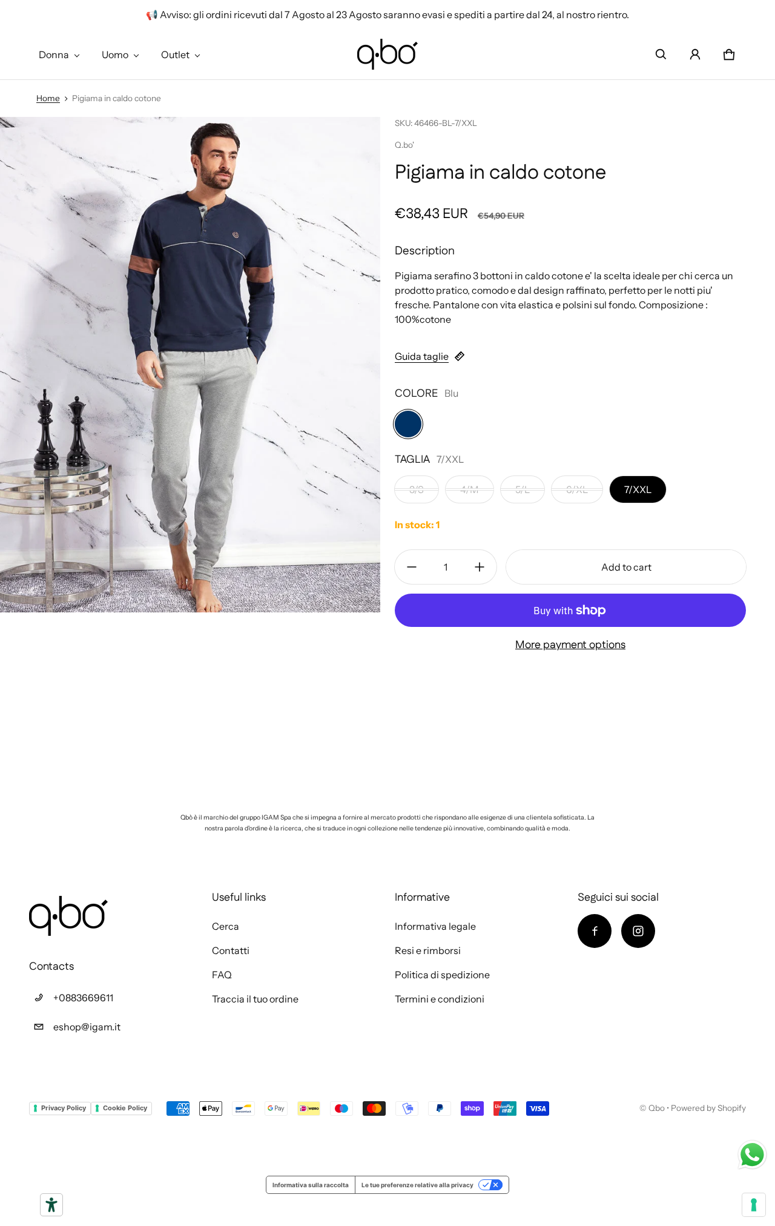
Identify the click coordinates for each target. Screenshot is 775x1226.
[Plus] (479, 567)
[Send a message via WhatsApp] (752, 1154)
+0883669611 (83, 998)
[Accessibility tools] (51, 1204)
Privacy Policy (63, 1108)
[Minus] (412, 567)
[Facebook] (595, 931)
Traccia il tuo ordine (255, 999)
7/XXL (637, 489)
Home (48, 98)
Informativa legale (435, 926)
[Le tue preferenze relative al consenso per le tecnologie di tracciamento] (753, 1204)
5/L (522, 489)
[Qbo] (387, 54)
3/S (416, 489)
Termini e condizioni (439, 999)
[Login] (695, 54)
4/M (469, 489)
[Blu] (408, 424)
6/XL (577, 489)
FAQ (222, 975)
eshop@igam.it (86, 1027)
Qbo (656, 1108)
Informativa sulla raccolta (310, 1184)
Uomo (115, 54)
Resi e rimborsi (428, 950)
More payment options (570, 645)
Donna (54, 54)
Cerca (225, 926)
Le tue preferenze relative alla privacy (417, 1184)
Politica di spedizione (442, 975)
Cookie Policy (125, 1108)
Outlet (175, 54)
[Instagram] (638, 931)
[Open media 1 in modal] (190, 364)
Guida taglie (422, 356)
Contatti (230, 950)
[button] (661, 54)
